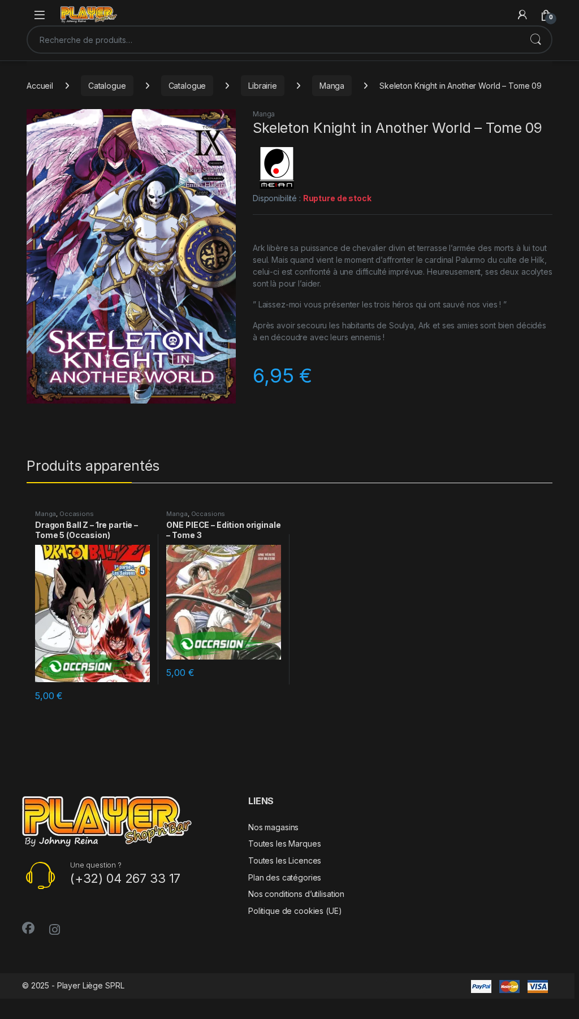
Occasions (76, 514)
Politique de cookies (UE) (295, 911)
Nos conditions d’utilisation (296, 894)
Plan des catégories (284, 877)
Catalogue (107, 85)
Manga (331, 85)
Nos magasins (273, 827)
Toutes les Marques (284, 843)
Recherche (535, 40)
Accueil (40, 85)
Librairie (262, 85)
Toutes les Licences (284, 860)
